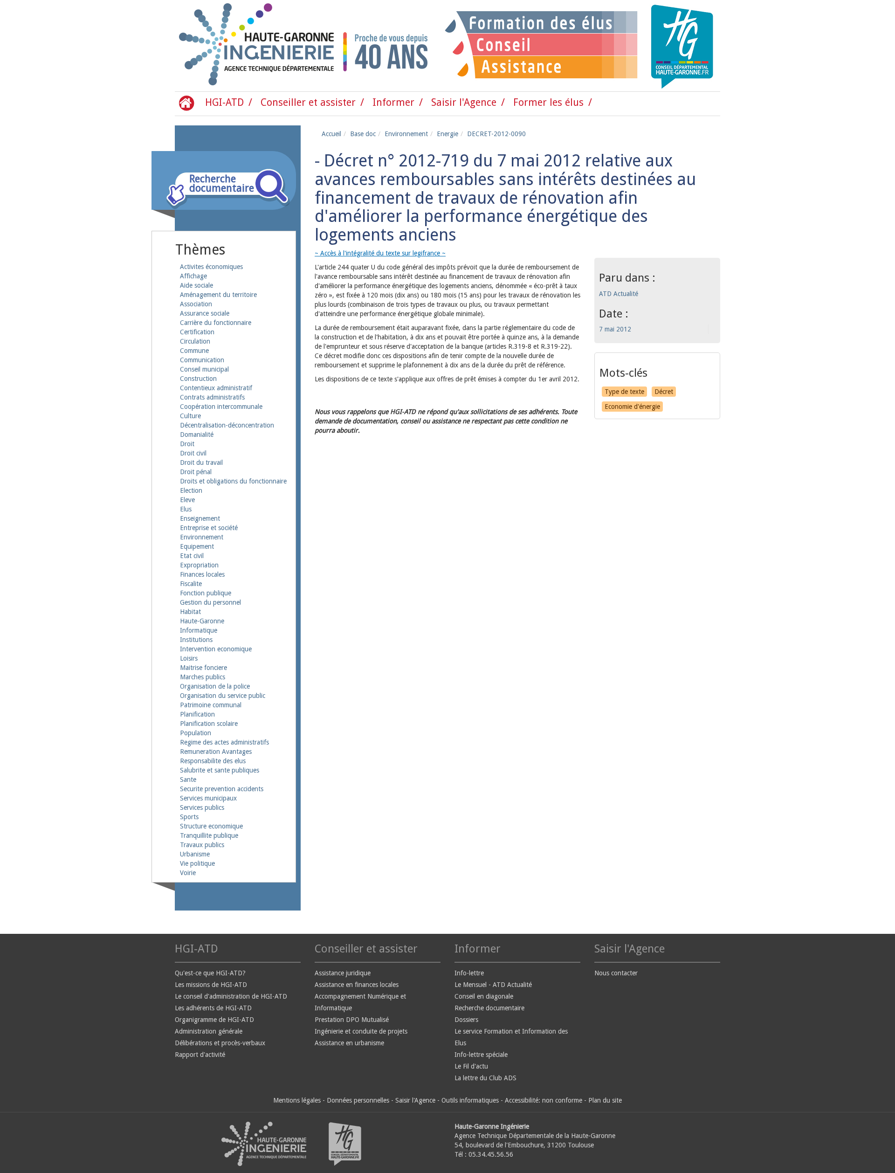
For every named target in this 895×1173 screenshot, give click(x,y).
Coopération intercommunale (221, 406)
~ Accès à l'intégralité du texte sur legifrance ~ (380, 253)
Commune (194, 350)
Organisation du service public (222, 695)
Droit (187, 444)
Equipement (197, 546)
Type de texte (624, 391)
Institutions (196, 639)
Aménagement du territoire (218, 294)
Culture (190, 416)
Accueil (331, 134)
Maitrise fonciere (203, 667)
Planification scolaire (209, 723)
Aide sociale (196, 285)
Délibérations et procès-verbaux (220, 1043)
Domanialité (196, 434)
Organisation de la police (215, 686)
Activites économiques (211, 266)
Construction (198, 378)
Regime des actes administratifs (224, 742)
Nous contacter (616, 973)
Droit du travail (201, 462)
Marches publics (202, 677)
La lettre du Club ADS (485, 1078)
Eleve (187, 500)
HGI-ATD (224, 102)
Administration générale (208, 1031)
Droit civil (193, 453)
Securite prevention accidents (221, 789)
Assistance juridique (343, 973)
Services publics (202, 807)
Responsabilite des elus (213, 761)
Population (195, 733)
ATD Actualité (618, 293)
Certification (197, 332)
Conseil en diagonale (483, 996)
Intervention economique (216, 649)
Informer (393, 102)
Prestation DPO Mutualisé (352, 1019)
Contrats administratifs (212, 397)
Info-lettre (469, 973)
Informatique (198, 630)
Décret (663, 391)
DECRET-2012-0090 (496, 134)
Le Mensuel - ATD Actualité (493, 984)
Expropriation (199, 565)
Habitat (190, 611)
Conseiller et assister (308, 102)
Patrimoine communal (210, 705)
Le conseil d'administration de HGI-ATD (231, 996)
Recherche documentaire (489, 1008)
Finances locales (202, 574)
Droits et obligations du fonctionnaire (233, 481)
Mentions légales (297, 1100)
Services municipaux (208, 798)
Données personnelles (358, 1100)
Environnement (201, 537)
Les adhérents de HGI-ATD (213, 1008)
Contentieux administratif (216, 388)
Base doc (363, 134)
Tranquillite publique (209, 835)
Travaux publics (202, 845)
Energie (447, 134)
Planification (197, 714)
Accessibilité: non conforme (543, 1100)
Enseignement (200, 518)
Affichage (193, 276)
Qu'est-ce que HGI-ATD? (210, 973)
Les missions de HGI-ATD (211, 984)
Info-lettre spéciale (481, 1054)
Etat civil (192, 555)
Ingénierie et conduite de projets (361, 1031)
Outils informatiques (470, 1100)
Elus (186, 509)
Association (196, 304)
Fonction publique (205, 593)
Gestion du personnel (210, 602)
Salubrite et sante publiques (219, 770)
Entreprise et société (209, 527)
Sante (188, 779)
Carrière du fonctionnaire (215, 322)
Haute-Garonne (202, 621)
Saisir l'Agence (463, 102)
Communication (202, 360)
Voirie (188, 872)
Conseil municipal (204, 369)
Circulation (195, 341)
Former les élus (548, 102)
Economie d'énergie (632, 406)
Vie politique (197, 863)
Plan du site (605, 1100)
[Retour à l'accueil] (214, 45)
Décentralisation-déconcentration (227, 425)
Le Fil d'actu (471, 1066)
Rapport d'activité (200, 1054)
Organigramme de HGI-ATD (214, 1019)
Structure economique (211, 826)
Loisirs (189, 658)
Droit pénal (196, 472)
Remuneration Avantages (216, 751)
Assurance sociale (204, 313)
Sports (189, 817)
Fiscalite (191, 583)
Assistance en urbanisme (349, 1043)
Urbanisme (195, 854)
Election (191, 490)
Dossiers (466, 1019)
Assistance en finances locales (357, 984)
